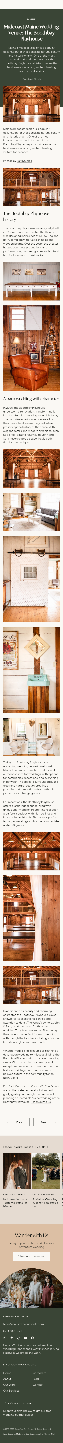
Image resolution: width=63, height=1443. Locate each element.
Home (7, 1373)
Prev (19, 1122)
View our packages (31, 1256)
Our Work (9, 1385)
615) (6, 1331)
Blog (36, 1379)
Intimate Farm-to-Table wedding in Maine (15, 1202)
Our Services (11, 1390)
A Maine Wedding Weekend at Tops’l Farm (45, 1202)
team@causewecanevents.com (23, 1324)
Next (44, 1122)
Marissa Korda (22, 1434)
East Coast (9, 1194)
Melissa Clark (49, 1434)
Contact (38, 1385)
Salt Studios (24, 161)
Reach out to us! (41, 1102)
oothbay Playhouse (17, 144)
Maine (31, 19)
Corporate (39, 1373)
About (7, 1379)
